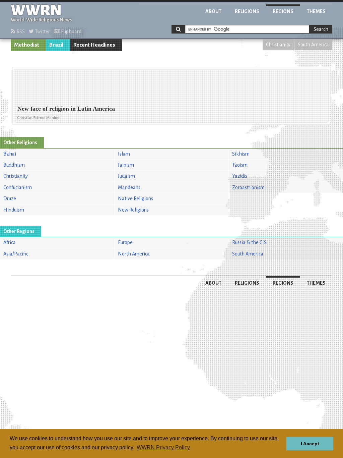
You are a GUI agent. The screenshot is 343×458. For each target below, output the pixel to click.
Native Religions (135, 198)
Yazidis (239, 176)
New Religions (133, 210)
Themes (316, 11)
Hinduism (13, 210)
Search (321, 29)
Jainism (126, 165)
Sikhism (241, 154)
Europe (125, 242)
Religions (247, 11)
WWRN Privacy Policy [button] (163, 447)
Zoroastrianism (248, 187)
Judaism (126, 176)
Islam (124, 154)
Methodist (26, 45)
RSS (20, 31)
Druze (9, 198)
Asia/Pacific (15, 253)
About (213, 11)
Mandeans (129, 187)
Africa (9, 242)
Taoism (240, 165)
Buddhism (14, 165)
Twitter (42, 31)
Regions (283, 11)
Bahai (9, 154)
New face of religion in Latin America (66, 108)
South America (313, 44)
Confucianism (17, 187)
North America (134, 253)
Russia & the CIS (249, 242)
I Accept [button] (310, 443)
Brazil (56, 45)
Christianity (278, 44)
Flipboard (70, 31)
